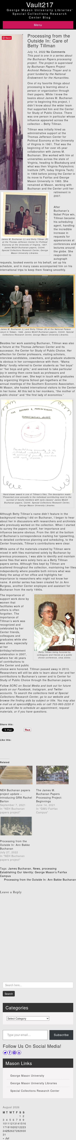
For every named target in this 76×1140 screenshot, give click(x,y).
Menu (38, 25)
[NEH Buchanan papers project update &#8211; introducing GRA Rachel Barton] (16, 775)
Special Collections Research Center (34, 1091)
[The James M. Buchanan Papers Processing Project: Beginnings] (52, 775)
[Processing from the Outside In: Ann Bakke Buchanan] (16, 826)
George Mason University (27, 1075)
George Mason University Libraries (33, 1083)
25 (7, 1131)
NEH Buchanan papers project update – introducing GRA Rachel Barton (16, 795)
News (36, 868)
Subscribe (61, 1035)
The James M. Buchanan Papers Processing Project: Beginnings (49, 795)
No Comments (55, 52)
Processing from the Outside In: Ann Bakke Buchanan (15, 844)
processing (49, 868)
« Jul (6, 1138)
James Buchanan (19, 868)
